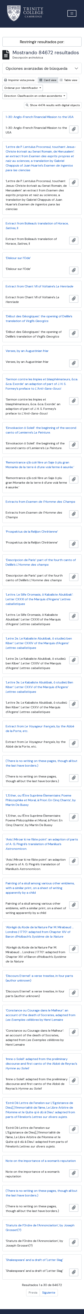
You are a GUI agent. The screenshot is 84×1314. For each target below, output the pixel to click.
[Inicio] (27, 13)
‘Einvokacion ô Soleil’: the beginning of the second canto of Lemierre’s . (41, 430)
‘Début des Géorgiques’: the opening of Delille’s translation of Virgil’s (39, 318)
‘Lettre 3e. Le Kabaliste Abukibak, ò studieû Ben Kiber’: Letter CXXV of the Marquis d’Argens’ (39, 687)
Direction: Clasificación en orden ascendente (33, 96)
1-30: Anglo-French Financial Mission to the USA (40, 117)
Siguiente (48, 1292)
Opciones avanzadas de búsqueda (36, 68)
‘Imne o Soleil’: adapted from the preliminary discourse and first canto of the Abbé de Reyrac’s (41, 1063)
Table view (70, 80)
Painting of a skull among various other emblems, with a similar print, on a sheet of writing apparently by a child (40, 888)
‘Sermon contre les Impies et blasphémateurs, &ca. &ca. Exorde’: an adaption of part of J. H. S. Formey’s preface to (42, 384)
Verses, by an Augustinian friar (27, 351)
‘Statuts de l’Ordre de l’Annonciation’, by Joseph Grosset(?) (40, 1227)
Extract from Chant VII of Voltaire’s (39, 286)
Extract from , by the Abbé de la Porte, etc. (40, 728)
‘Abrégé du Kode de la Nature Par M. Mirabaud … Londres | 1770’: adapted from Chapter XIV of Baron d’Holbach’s (40, 932)
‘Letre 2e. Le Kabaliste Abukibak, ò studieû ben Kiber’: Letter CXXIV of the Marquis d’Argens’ (39, 643)
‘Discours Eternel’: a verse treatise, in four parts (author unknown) (39, 978)
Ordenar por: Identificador (21, 88)
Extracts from (40, 502)
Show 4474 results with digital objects (54, 105)
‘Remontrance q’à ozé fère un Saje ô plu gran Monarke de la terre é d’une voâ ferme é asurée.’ (40, 464)
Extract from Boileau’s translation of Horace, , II (37, 225)
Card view (49, 80)
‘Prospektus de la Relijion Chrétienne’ (32, 532)
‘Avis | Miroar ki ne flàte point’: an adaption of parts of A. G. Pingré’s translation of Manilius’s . (42, 844)
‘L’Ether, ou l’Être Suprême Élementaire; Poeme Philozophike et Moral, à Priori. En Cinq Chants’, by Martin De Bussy (41, 800)
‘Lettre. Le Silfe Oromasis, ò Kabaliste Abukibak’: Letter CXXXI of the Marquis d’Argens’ (39, 599)
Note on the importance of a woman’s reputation (41, 1161)
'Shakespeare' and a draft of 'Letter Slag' (34, 1260)
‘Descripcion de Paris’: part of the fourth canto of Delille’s (41, 562)
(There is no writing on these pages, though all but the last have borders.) (41, 763)
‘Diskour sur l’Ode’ (18, 258)
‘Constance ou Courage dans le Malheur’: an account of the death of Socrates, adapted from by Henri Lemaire (40, 1015)
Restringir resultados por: (42, 41)
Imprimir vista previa (21, 80)
